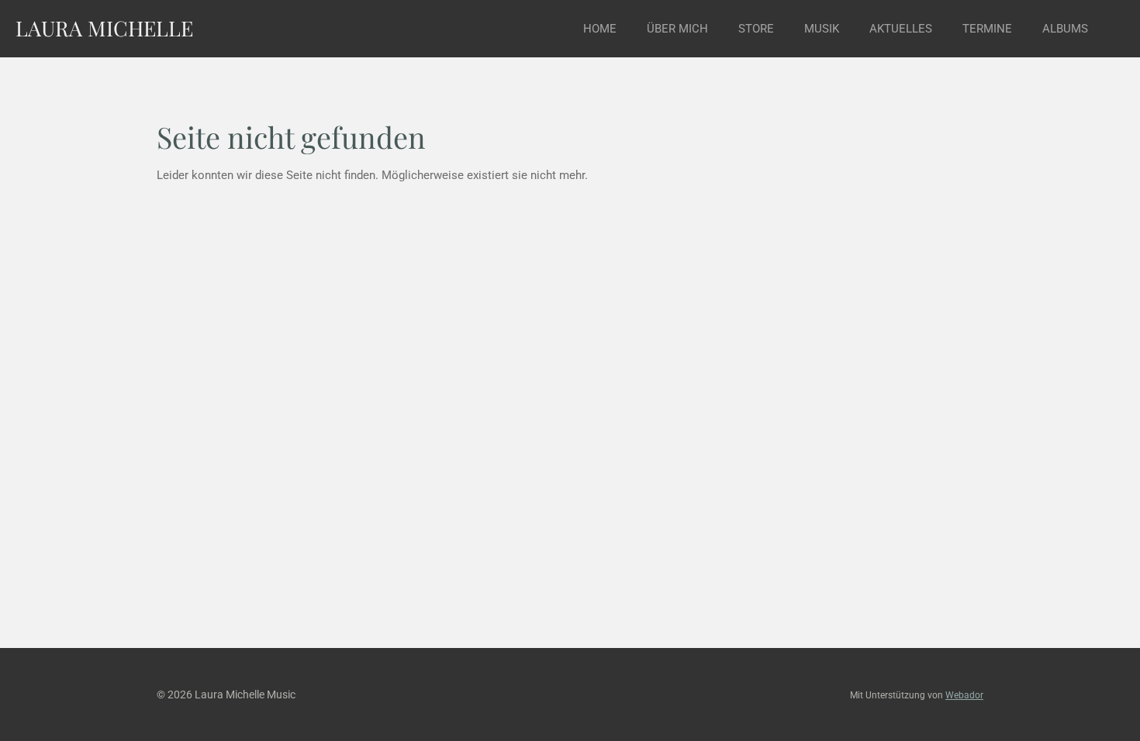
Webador (964, 695)
